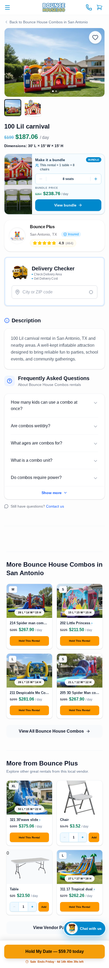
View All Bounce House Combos (51, 731)
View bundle (65, 205)
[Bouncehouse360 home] (54, 7)
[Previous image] (13, 62)
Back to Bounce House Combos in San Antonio (49, 22)
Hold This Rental (29, 640)
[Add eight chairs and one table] (95, 179)
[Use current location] (91, 292)
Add (94, 837)
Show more (52, 493)
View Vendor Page (51, 927)
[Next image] (95, 62)
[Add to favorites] (95, 37)
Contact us (55, 506)
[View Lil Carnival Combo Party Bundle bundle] (18, 184)
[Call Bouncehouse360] (89, 7)
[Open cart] (99, 7)
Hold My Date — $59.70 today (54, 951)
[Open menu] (7, 7)
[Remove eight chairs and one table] (40, 179)
